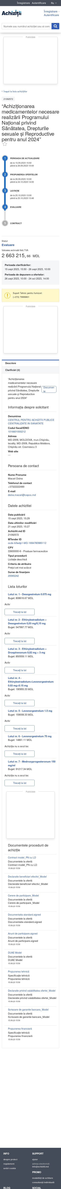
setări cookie (9, 1168)
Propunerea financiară (20, 1028)
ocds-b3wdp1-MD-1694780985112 (27, 543)
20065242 (13, 575)
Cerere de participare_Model (23, 895)
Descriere (10, 363)
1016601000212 (17, 431)
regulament (8, 1163)
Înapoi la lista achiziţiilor (15, 91)
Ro (52, 3)
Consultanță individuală (43, 1182)
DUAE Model (15, 952)
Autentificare (39, 3)
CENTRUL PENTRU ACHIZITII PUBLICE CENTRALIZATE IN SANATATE (31, 421)
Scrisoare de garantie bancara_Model (28, 1009)
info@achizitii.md (40, 1166)
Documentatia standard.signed (24, 914)
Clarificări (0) (12, 370)
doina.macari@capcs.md (22, 495)
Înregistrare (23, 3)
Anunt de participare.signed (22, 933)
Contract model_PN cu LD (22, 857)
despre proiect (10, 1159)
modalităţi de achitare (42, 1177)
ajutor (35, 1159)
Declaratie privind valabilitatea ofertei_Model (31, 990)
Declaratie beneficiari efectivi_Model (27, 876)
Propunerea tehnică (18, 971)
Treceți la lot (19, 612)
